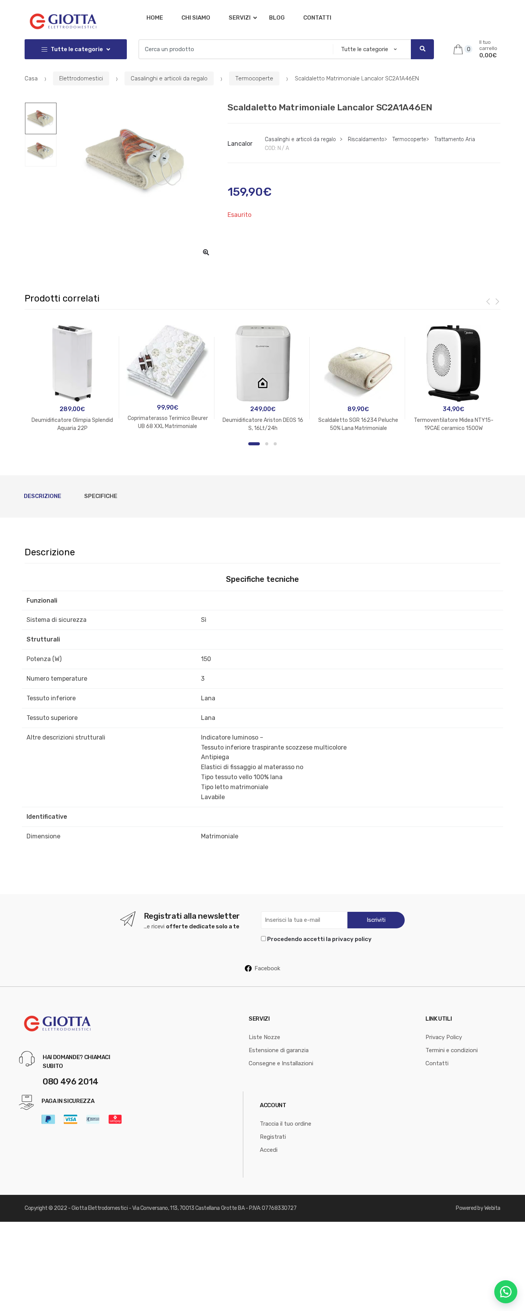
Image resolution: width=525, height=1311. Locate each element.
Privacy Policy (443, 1037)
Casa (31, 78)
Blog (277, 17)
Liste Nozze (264, 1037)
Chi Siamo (195, 17)
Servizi (240, 17)
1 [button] (254, 443)
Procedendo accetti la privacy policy (319, 939)
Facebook (267, 968)
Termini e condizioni (451, 1050)
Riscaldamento (366, 139)
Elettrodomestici (81, 78)
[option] (136, 160)
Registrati (273, 1136)
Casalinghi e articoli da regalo (169, 78)
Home (154, 17)
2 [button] (266, 443)
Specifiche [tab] (100, 496)
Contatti (317, 17)
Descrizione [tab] (42, 496)
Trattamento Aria (454, 139)
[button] (206, 252)
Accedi (268, 1149)
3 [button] (275, 443)
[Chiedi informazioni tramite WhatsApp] (505, 1291)
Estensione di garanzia (279, 1050)
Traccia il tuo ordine (285, 1123)
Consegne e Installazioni (281, 1063)
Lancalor (240, 143)
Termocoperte (254, 78)
